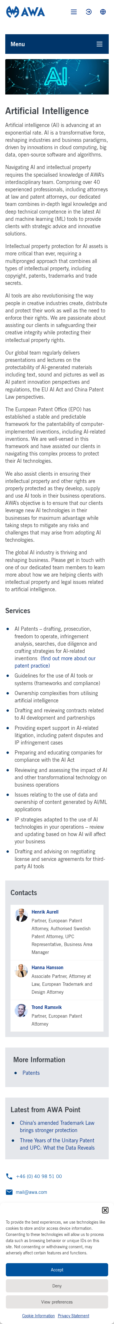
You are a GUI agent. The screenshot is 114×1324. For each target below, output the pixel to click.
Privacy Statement (73, 1315)
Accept (57, 1270)
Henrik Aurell (45, 912)
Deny (57, 1286)
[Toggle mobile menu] (73, 11)
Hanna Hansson (47, 967)
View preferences (57, 1302)
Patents (31, 1072)
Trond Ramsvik (47, 1007)
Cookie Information (38, 1315)
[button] (105, 1210)
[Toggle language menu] (103, 12)
